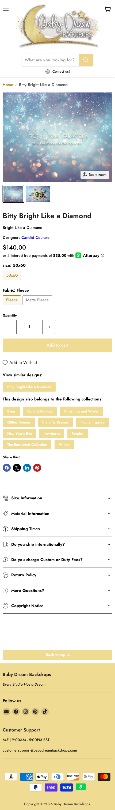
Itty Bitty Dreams (55, 422)
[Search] (86, 60)
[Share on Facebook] (7, 468)
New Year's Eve (19, 433)
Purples (77, 433)
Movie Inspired (92, 422)
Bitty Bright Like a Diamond (29, 386)
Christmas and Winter (81, 411)
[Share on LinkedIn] (27, 468)
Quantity (10, 315)
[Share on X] (17, 468)
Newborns (52, 433)
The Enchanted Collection (27, 444)
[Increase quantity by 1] (49, 327)
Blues (11, 411)
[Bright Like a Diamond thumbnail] (13, 193)
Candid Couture (35, 237)
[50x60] (12, 281)
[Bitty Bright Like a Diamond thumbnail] (38, 193)
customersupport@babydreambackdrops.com (40, 750)
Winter (64, 444)
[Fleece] (12, 306)
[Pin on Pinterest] (37, 468)
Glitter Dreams (18, 422)
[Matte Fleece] (37, 306)
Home (8, 85)
